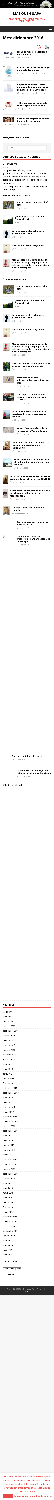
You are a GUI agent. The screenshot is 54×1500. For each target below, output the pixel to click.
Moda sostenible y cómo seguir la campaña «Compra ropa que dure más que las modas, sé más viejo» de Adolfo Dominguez (31, 263)
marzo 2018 (8, 1078)
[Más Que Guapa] (27, 6)
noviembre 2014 (10, 1221)
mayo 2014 (8, 1250)
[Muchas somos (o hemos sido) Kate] (8, 207)
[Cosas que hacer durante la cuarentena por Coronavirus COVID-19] (8, 399)
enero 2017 (8, 1112)
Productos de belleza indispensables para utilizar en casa (33, 380)
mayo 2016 (8, 1140)
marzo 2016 (8, 1145)
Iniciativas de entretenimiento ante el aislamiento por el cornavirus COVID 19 (30, 477)
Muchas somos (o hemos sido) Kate (32, 203)
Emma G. (27, 57)
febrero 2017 (9, 1107)
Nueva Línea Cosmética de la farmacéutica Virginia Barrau (32, 429)
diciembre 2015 (10, 1159)
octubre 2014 (9, 1226)
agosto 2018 (9, 1059)
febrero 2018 (9, 1083)
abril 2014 (7, 1254)
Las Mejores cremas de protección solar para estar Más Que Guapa (33, 539)
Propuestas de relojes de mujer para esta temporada (33, 68)
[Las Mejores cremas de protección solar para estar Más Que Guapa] (8, 747)
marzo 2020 (8, 1021)
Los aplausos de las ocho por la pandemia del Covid (28, 232)
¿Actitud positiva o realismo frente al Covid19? (29, 217)
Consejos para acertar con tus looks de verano (32, 523)
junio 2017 (8, 1097)
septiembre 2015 (11, 1173)
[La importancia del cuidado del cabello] (6, 513)
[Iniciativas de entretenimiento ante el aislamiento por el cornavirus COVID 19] (5, 482)
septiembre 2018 (11, 1054)
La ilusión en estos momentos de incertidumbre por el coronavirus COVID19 (29, 414)
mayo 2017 (8, 1102)
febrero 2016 (9, 1150)
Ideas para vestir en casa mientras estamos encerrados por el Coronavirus (30, 445)
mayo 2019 (8, 1040)
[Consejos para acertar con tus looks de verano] (8, 526)
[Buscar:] (27, 147)
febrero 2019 (9, 1045)
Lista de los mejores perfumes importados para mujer (33, 120)
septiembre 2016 (11, 1130)
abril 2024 (7, 1012)
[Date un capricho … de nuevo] (6, 761)
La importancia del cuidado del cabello (28, 508)
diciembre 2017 (10, 1088)
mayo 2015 (8, 1192)
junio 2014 (8, 1245)
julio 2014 (7, 1240)
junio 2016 (8, 1135)
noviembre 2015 (10, 1164)
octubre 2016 (9, 1126)
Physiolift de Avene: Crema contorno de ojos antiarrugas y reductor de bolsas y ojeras (33, 87)
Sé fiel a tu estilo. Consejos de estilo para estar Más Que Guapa (34, 771)
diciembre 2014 (10, 1216)
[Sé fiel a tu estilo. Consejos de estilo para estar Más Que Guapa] (8, 772)
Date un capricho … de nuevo (27, 756)
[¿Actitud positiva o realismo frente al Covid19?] (8, 222)
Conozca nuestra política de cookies (33, 1495)
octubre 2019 (9, 1026)
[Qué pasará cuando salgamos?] (6, 251)
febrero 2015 (9, 1207)
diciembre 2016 (10, 1116)
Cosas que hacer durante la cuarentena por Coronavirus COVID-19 (31, 397)
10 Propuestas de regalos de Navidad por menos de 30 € (32, 104)
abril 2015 (7, 1197)
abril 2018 (7, 1073)
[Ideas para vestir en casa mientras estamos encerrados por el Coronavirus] (6, 448)
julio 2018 (7, 1064)
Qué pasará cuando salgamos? (28, 245)
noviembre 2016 (10, 1121)
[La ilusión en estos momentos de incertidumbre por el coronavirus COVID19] (6, 417)
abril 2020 (7, 1016)
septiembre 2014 (11, 1231)
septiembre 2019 (11, 1030)
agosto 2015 (9, 1178)
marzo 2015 (8, 1202)
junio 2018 (8, 1069)
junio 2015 (8, 1188)
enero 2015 (8, 1212)
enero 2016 (8, 1154)
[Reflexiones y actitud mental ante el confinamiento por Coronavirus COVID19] (7, 465)
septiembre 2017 (11, 1092)
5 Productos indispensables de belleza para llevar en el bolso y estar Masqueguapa (30, 493)
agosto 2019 (9, 1035)
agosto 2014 (9, 1235)
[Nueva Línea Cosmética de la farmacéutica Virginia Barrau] (8, 431)
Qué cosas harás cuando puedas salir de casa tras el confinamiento (31, 364)
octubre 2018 (9, 1050)
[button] (50, 29)
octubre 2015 (9, 1169)
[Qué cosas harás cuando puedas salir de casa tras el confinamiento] (6, 369)
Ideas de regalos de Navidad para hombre (32, 53)
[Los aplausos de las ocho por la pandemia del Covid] (6, 236)
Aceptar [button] (8, 1496)
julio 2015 (7, 1183)
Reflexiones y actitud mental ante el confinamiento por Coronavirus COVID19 (32, 462)
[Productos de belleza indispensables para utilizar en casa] (8, 381)
